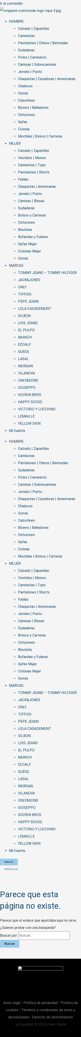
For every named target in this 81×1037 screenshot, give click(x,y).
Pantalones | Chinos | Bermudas (43, 43)
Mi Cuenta (17, 431)
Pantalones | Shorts (34, 172)
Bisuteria (25, 230)
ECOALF (24, 344)
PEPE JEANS (28, 301)
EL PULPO (26, 330)
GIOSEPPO (27, 387)
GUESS (23, 352)
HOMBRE (16, 21)
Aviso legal (12, 1003)
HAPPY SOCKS (30, 402)
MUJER (15, 143)
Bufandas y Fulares (33, 237)
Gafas (22, 122)
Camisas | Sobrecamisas (37, 64)
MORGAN (25, 366)
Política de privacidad (40, 1003)
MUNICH (25, 337)
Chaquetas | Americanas (37, 186)
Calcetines (26, 100)
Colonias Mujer (29, 251)
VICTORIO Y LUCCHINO (37, 409)
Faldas (23, 179)
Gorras (23, 93)
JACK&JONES (29, 280)
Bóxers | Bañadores (33, 107)
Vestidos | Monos (32, 158)
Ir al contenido (11, 3)
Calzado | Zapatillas (33, 28)
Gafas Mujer (27, 244)
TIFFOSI (25, 294)
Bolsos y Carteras (32, 215)
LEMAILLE (26, 416)
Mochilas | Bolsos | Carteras (40, 136)
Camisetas (26, 36)
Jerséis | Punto (30, 72)
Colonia (23, 129)
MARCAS (16, 265)
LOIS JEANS (28, 323)
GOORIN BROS (29, 395)
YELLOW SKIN (29, 423)
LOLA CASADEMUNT (34, 308)
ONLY (22, 287)
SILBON (24, 316)
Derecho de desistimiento (52, 1017)
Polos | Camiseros (32, 57)
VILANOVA (26, 373)
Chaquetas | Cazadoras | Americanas (46, 79)
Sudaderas (26, 50)
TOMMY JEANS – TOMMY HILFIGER (47, 273)
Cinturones (26, 115)
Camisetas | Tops (32, 165)
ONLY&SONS (28, 380)
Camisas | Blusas (31, 201)
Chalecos (25, 86)
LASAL (23, 359)
